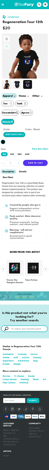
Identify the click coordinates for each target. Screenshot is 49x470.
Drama (6, 364)
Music (36, 379)
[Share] (6, 41)
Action (25, 357)
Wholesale (9, 445)
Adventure (23, 360)
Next (45, 269)
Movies (6, 376)
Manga (16, 364)
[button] (6, 46)
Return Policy (11, 442)
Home (23, 95)
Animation (8, 354)
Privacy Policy (37, 431)
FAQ (5, 436)
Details (23, 171)
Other (36, 95)
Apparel (8, 95)
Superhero (8, 360)
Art (44, 379)
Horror (34, 354)
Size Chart (8, 177)
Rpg (35, 360)
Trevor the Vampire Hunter (15, 281)
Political (23, 382)
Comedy (22, 354)
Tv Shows (19, 376)
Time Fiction (31, 280)
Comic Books (10, 379)
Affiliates (34, 428)
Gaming (25, 379)
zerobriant (13, 17)
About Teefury (11, 430)
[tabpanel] (25, 56)
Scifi (15, 357)
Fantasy (37, 357)
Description (8, 171)
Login (6, 456)
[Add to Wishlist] (6, 46)
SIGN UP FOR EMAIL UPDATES (17, 395)
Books (31, 376)
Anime (6, 357)
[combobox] (24, 328)
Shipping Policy (11, 439)
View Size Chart (40, 149)
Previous (3, 269)
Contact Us (9, 433)
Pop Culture (9, 382)
